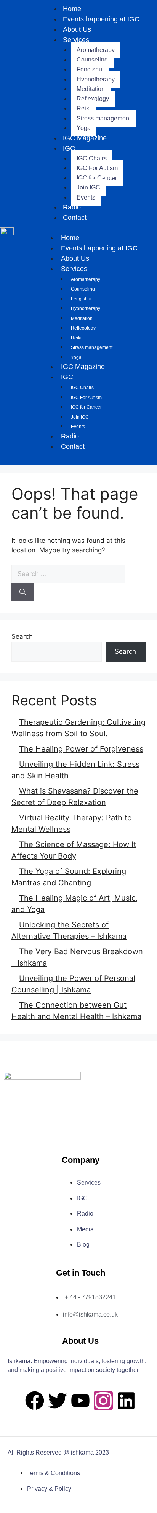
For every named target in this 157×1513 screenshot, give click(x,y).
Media (85, 1229)
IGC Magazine (85, 138)
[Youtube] (80, 1400)
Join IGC (88, 187)
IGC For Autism (97, 168)
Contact (75, 217)
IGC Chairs (92, 158)
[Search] (22, 592)
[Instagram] (103, 1400)
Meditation (91, 89)
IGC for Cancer (97, 178)
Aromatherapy (96, 50)
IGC (69, 148)
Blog (83, 1244)
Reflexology (93, 99)
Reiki (84, 108)
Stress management (104, 118)
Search (22, 636)
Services (76, 40)
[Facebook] (34, 1400)
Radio (72, 207)
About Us (77, 29)
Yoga (84, 128)
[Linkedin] (126, 1400)
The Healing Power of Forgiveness (81, 748)
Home (70, 238)
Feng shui (90, 69)
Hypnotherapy (96, 79)
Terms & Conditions (53, 1473)
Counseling (92, 60)
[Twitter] (57, 1400)
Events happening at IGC (101, 19)
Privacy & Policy (49, 1488)
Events (86, 197)
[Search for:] (68, 574)
